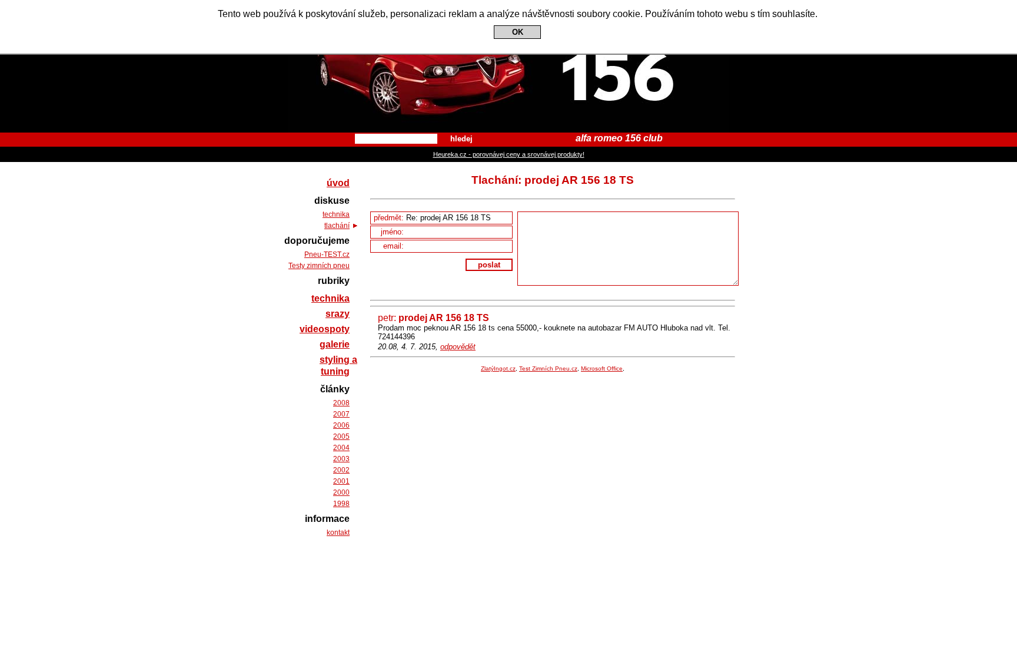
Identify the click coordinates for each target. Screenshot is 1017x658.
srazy (337, 314)
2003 (341, 459)
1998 (341, 504)
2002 (341, 470)
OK (517, 32)
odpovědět (458, 346)
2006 (341, 425)
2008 (341, 403)
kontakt (338, 532)
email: (394, 246)
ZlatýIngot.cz (498, 368)
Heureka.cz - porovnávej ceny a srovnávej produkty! (508, 154)
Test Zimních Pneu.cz (548, 368)
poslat (489, 264)
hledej (461, 138)
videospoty (325, 329)
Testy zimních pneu (319, 266)
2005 (341, 436)
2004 (341, 448)
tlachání (337, 225)
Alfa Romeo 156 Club (509, 10)
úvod (338, 183)
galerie (335, 344)
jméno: (393, 231)
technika (336, 214)
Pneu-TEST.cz (327, 254)
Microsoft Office (602, 368)
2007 (341, 414)
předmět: (390, 217)
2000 (341, 492)
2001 (341, 481)
